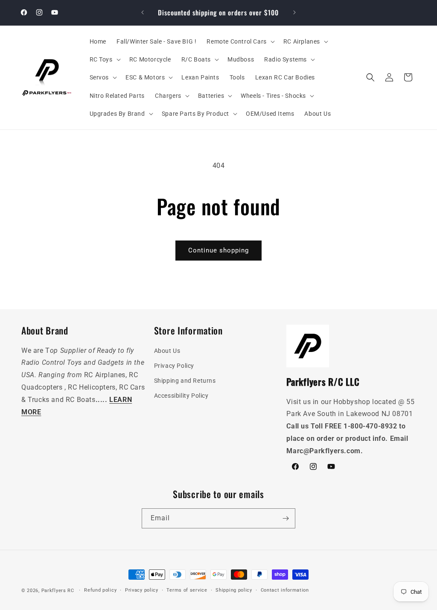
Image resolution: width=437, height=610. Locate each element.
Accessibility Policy (181, 395)
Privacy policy (141, 590)
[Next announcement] (294, 12)
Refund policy (100, 590)
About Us (167, 350)
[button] (239, 41)
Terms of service (186, 590)
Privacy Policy (174, 365)
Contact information (285, 590)
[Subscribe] (285, 518)
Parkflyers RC (58, 590)
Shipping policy (234, 590)
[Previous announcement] (142, 12)
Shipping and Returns (185, 380)
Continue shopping (218, 250)
